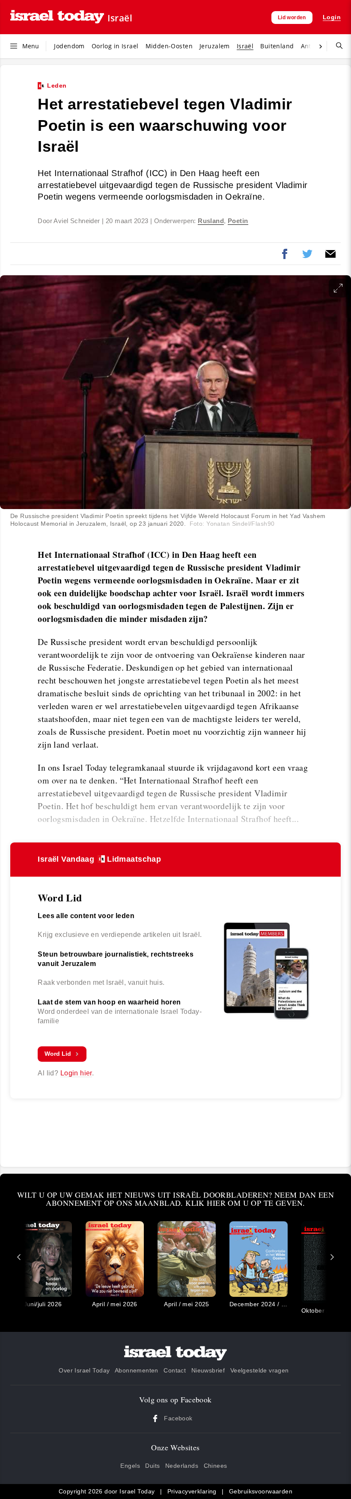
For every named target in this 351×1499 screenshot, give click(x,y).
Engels (130, 1465)
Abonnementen (136, 1370)
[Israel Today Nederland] (57, 17)
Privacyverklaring (192, 1491)
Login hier (76, 1073)
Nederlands (181, 1465)
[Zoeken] (336, 46)
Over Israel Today (84, 1370)
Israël (119, 18)
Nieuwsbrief (208, 1370)
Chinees (215, 1465)
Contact (175, 1370)
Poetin (238, 221)
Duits (152, 1465)
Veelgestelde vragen (259, 1370)
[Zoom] (338, 288)
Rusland (211, 221)
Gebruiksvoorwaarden (260, 1491)
